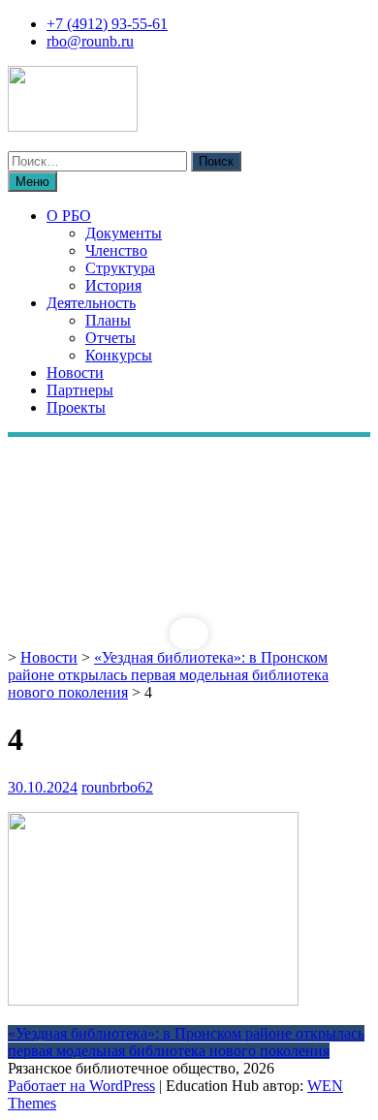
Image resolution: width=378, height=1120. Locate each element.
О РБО (69, 215)
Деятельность (91, 303)
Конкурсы (118, 355)
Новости (75, 372)
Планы (108, 320)
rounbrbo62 (117, 787)
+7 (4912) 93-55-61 (107, 24)
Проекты (76, 407)
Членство (116, 250)
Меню (32, 181)
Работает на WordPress (81, 1085)
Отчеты (110, 337)
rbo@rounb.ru (90, 41)
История (113, 285)
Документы (123, 233)
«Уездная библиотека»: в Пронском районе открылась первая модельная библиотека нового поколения (168, 674)
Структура (120, 268)
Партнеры (80, 390)
